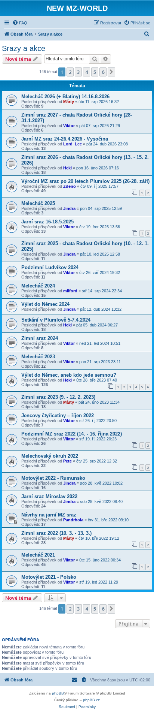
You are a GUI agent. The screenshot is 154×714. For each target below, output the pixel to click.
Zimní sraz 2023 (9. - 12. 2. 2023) (58, 397)
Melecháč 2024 (38, 286)
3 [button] (78, 72)
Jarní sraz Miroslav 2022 (49, 496)
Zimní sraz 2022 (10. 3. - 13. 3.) (56, 533)
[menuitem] (19, 22)
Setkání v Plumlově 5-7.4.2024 (55, 320)
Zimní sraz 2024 (39, 338)
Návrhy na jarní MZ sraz (48, 515)
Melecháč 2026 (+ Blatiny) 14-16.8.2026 (65, 96)
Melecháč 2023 (38, 356)
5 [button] (94, 72)
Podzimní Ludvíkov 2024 (49, 267)
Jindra (69, 208)
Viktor (69, 125)
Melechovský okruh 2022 (49, 456)
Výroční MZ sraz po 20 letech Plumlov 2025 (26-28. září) (85, 181)
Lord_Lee (72, 144)
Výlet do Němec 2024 (45, 304)
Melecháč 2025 (38, 203)
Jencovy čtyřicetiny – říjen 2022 (57, 415)
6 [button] (103, 72)
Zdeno (69, 186)
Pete (67, 461)
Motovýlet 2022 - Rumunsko (53, 478)
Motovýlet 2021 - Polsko (48, 577)
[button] (111, 71)
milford (70, 291)
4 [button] (86, 72)
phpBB (58, 693)
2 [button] (70, 72)
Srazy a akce (23, 48)
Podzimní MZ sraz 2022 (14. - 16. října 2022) (71, 434)
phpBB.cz (91, 700)
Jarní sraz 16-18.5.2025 (47, 222)
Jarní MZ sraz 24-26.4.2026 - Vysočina (64, 139)
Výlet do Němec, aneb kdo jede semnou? (68, 375)
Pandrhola (73, 520)
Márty (68, 101)
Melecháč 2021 (38, 555)
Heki (67, 168)
